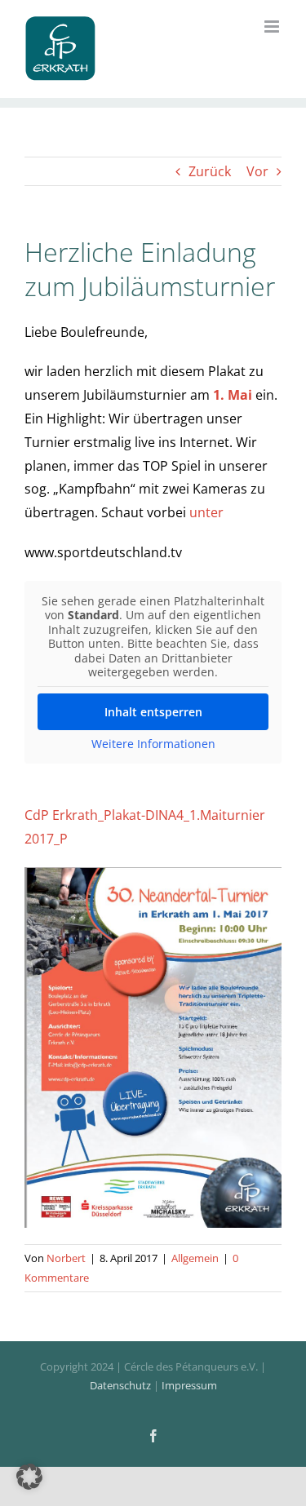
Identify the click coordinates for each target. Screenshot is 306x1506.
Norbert (66, 1258)
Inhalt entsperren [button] (153, 712)
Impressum (189, 1385)
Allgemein (195, 1258)
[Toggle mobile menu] (273, 26)
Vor (257, 171)
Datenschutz (120, 1385)
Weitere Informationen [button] (153, 744)
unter (206, 512)
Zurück (209, 171)
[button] (29, 1476)
